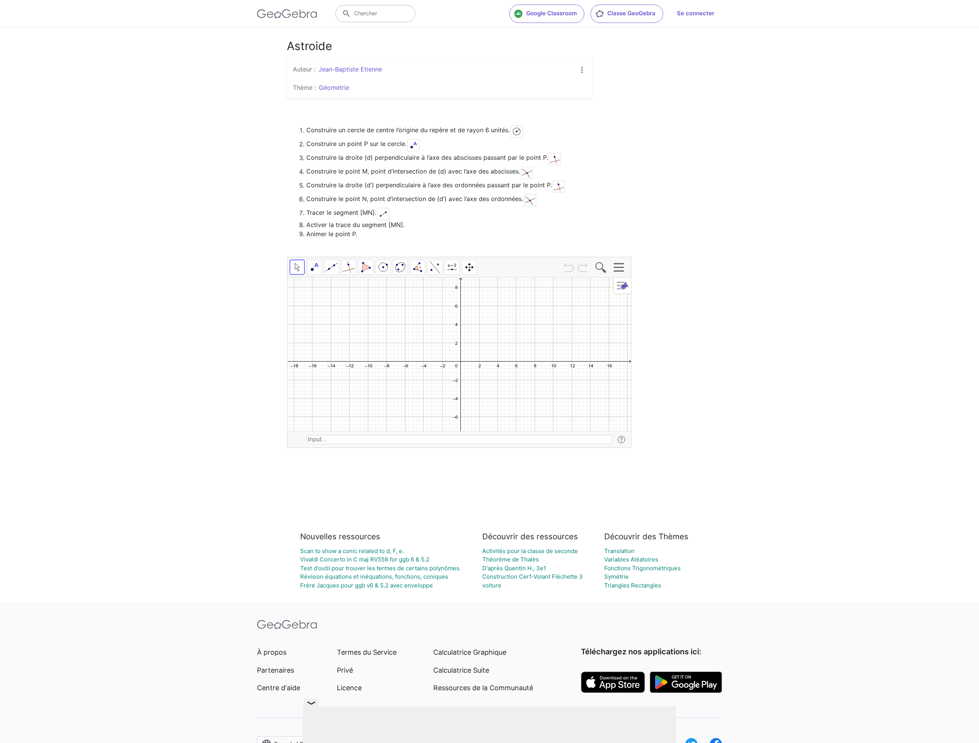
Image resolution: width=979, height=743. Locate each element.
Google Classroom (551, 13)
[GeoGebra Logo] (287, 13)
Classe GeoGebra (631, 13)
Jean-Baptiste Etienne (350, 69)
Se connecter (695, 13)
